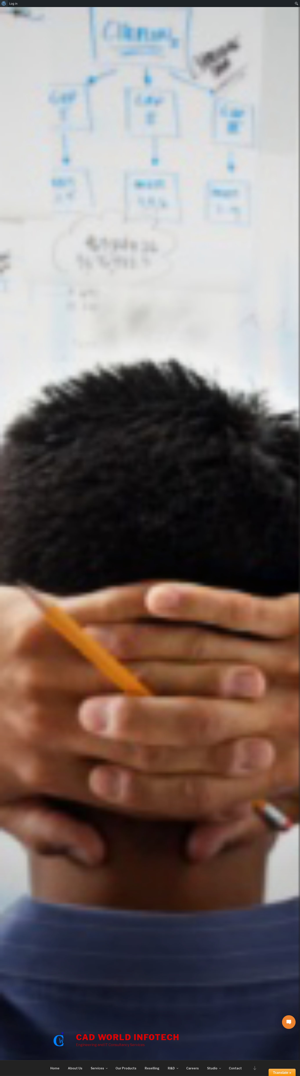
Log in (13, 3)
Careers (192, 1068)
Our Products (126, 1068)
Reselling (152, 1068)
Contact (235, 1068)
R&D (171, 1068)
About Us (75, 1068)
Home (55, 1068)
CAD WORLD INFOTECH (128, 1037)
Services (97, 1068)
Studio (212, 1068)
